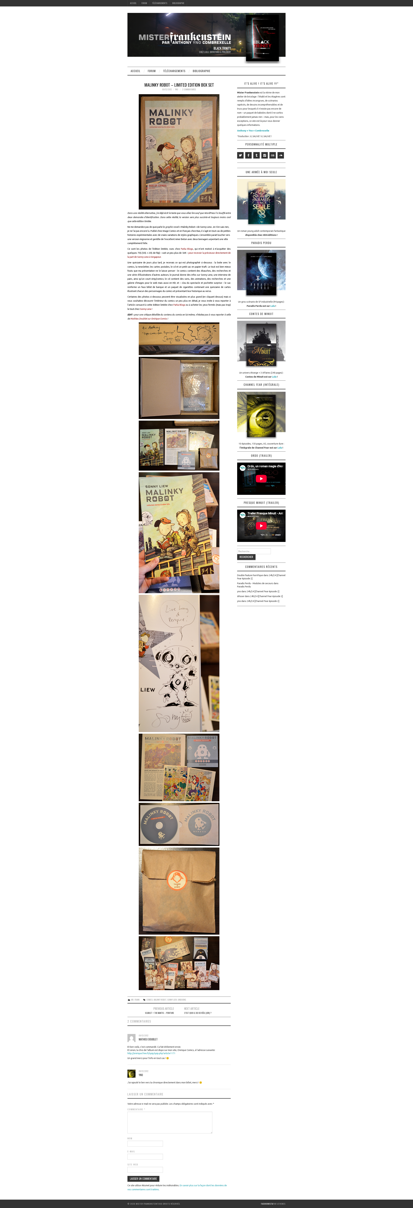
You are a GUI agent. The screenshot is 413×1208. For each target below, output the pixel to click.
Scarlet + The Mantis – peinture (159, 1012)
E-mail (131, 1151)
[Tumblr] (256, 155)
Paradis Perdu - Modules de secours (255, 583)
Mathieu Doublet (148, 1039)
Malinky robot (160, 999)
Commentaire (136, 1109)
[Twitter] (240, 155)
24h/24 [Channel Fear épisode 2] (263, 591)
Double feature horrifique (250, 575)
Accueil (133, 3)
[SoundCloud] (280, 155)
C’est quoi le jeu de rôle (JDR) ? (198, 1012)
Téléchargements (159, 3)
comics (149, 999)
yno (176, 89)
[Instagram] (264, 155)
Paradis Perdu (244, 586)
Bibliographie (178, 3)
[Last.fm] (272, 155)
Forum (144, 3)
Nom (129, 1138)
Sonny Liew (172, 999)
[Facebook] (248, 155)
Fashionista (267, 1203)
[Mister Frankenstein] (206, 38)
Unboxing (182, 999)
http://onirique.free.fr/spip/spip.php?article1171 (151, 1053)
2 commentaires (189, 89)
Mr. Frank (135, 999)
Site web (132, 1164)
